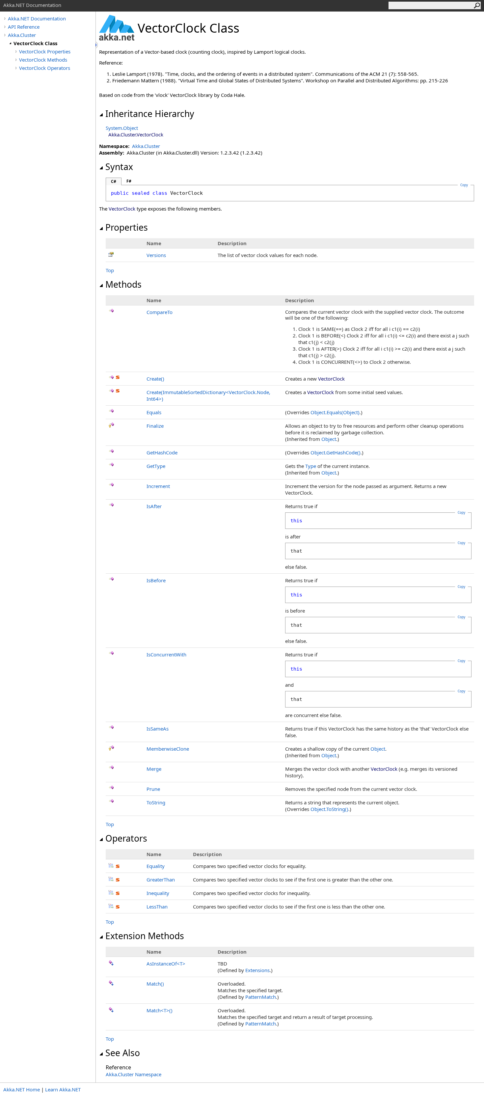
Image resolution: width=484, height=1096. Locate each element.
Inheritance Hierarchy (149, 114)
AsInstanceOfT (166, 963)
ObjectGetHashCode (335, 452)
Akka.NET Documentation (37, 18)
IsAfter (154, 506)
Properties (126, 227)
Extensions (257, 970)
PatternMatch (260, 997)
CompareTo (160, 312)
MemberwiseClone (168, 748)
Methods (123, 284)
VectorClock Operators (44, 68)
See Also (122, 1053)
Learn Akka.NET (63, 1089)
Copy (461, 512)
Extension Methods (144, 936)
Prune (153, 789)
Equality (156, 866)
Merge (154, 768)
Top (110, 270)
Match (155, 983)
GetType (156, 466)
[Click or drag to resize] (97, 45)
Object (328, 439)
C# (113, 181)
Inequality (158, 893)
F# (128, 181)
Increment (158, 486)
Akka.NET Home (21, 1089)
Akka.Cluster (22, 35)
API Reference (24, 26)
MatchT (160, 1010)
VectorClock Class (35, 43)
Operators (126, 838)
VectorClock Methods (43, 59)
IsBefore (156, 580)
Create (155, 378)
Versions (156, 255)
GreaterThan (161, 879)
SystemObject (122, 128)
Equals (154, 412)
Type (310, 466)
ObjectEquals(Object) (335, 412)
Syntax (119, 167)
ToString (156, 802)
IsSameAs (158, 728)
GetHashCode (162, 452)
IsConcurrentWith (166, 654)
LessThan (157, 906)
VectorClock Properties (44, 51)
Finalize (155, 425)
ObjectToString (329, 809)
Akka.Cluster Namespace (133, 1074)
